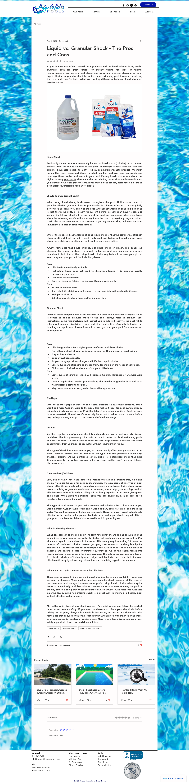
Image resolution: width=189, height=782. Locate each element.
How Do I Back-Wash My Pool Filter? (134, 691)
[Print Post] (61, 637)
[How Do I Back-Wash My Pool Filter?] (136, 674)
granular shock (69, 628)
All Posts (37, 23)
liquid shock (54, 628)
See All (152, 659)
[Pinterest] (135, 5)
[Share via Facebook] (48, 637)
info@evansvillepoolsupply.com (46, 759)
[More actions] (140, 41)
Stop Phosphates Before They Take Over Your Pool (92, 691)
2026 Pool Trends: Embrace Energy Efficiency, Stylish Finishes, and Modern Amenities (52, 691)
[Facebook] (123, 5)
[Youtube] (131, 5)
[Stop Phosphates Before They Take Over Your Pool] (94, 674)
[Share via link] (54, 637)
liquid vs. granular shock (90, 628)
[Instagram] (127, 5)
